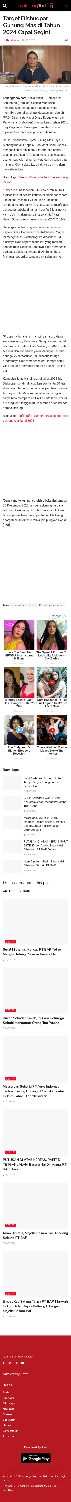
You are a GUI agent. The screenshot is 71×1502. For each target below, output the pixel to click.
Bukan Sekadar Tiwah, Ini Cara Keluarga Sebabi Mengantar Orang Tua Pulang (45, 802)
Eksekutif (8, 1414)
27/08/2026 (30, 791)
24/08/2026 (30, 870)
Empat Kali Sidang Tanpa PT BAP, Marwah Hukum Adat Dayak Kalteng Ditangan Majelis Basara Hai (35, 1306)
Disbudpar (18, 604)
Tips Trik (8, 1436)
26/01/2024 (28, 40)
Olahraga (9, 1403)
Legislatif (9, 1420)
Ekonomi (8, 1398)
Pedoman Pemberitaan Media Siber (37, 1486)
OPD (32, 604)
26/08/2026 (30, 811)
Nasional (8, 1409)
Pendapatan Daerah (51, 604)
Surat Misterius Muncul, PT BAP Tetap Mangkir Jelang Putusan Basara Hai (43, 782)
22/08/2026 (10, 1316)
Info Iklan (8, 1490)
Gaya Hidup (10, 1430)
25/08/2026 (30, 835)
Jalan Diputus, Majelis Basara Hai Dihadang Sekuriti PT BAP (44, 863)
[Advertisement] (35, 297)
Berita (10, 941)
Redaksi (11, 40)
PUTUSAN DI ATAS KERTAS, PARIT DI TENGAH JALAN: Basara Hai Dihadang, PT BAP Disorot (46, 845)
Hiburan (8, 1425)
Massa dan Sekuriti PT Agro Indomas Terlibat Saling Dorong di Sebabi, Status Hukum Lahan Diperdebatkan (45, 824)
